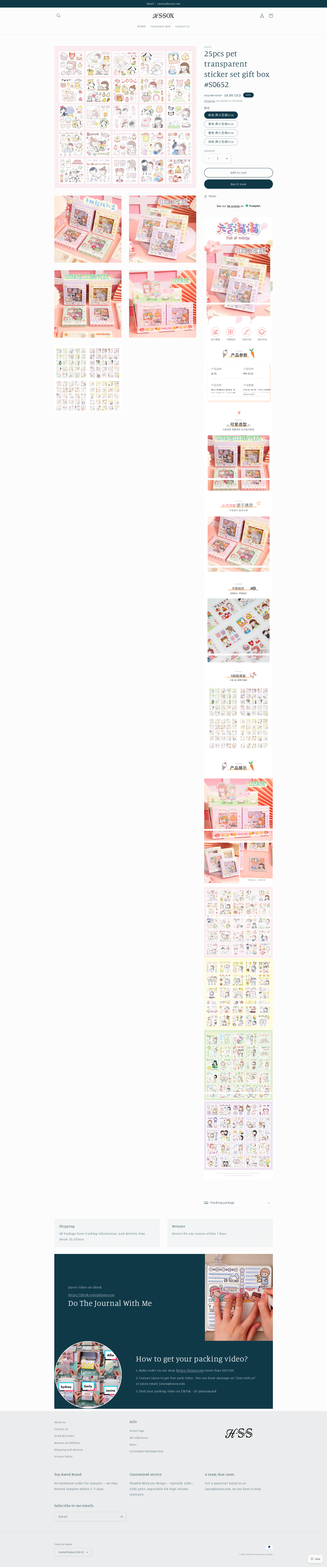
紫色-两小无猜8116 (221, 132)
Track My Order (64, 1435)
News (133, 1444)
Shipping (209, 100)
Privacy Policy (63, 1456)
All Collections (139, 1437)
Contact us (61, 1429)
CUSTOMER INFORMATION (147, 1451)
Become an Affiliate (67, 1442)
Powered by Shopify (263, 1554)
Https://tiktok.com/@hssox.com (91, 1295)
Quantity (209, 150)
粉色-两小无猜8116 (221, 115)
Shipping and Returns (68, 1449)
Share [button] (212, 196)
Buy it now (238, 184)
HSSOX (249, 1554)
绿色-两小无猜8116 (221, 141)
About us (60, 1422)
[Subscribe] (121, 1516)
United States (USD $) (71, 1552)
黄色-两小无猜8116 (221, 123)
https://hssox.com (190, 1370)
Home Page (137, 1430)
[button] (58, 15)
